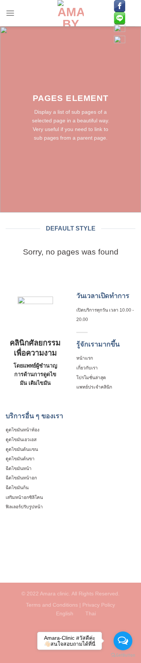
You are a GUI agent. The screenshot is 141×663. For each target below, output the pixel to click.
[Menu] (10, 13)
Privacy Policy (98, 605)
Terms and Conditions (52, 605)
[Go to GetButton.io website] (123, 655)
